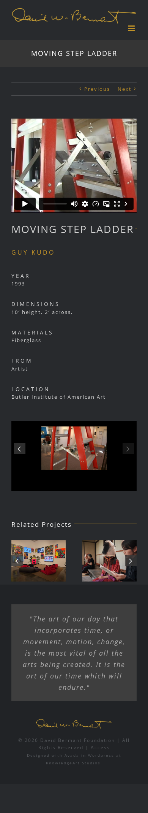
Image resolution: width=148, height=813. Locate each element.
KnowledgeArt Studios (73, 762)
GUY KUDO (33, 252)
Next (125, 89)
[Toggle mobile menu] (132, 28)
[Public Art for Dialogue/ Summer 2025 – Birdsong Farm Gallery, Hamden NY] (109, 561)
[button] (19, 448)
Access (100, 747)
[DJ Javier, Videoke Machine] (38, 561)
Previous (97, 89)
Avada (72, 755)
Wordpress (101, 755)
